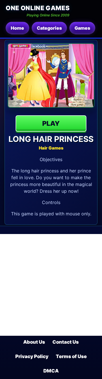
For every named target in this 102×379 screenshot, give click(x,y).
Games (82, 28)
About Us (34, 342)
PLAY (51, 123)
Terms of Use (71, 356)
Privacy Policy (31, 356)
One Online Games (37, 8)
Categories (49, 28)
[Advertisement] (51, 285)
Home (17, 28)
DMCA (51, 371)
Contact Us (65, 342)
